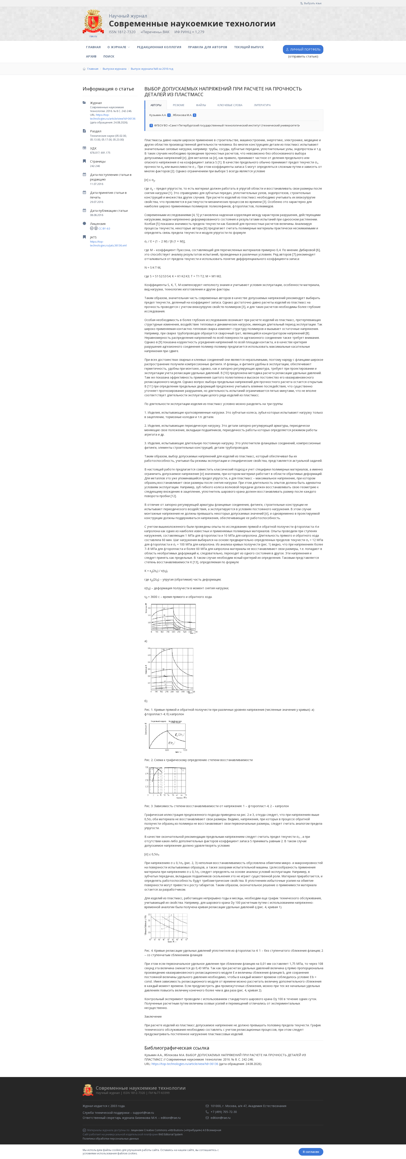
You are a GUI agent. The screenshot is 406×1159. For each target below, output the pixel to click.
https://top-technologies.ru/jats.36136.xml (108, 243)
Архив (91, 56)
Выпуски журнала (114, 69)
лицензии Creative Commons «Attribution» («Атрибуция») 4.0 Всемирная (176, 1130)
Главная (93, 47)
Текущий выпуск (249, 47)
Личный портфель (305, 49)
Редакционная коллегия (159, 47)
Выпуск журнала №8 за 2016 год (152, 69)
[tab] (155, 105)
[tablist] (233, 105)
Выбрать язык (313, 3)
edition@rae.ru (171, 1118)
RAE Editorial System (171, 1134)
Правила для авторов (207, 47)
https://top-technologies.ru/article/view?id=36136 (112, 116)
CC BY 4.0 (104, 228)
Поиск (108, 56)
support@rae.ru (143, 1113)
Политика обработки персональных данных (111, 1138)
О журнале (116, 47)
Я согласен (311, 1152)
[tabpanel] (233, 120)
